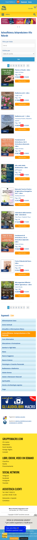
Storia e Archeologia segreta (12, 385)
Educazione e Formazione (11, 343)
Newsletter (6, 445)
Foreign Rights (7, 450)
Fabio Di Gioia (19, 72)
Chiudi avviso (24, 538)
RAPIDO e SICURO (20, 417)
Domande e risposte (9, 498)
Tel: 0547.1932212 (8, 492)
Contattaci (5, 501)
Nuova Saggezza (8, 356)
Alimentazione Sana (9, 321)
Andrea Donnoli (20, 196)
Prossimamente (7, 466)
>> (28, 65)
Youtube (5, 483)
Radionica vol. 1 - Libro (22, 116)
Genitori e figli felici (9, 348)
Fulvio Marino (19, 265)
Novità (4, 464)
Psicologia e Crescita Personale (13, 364)
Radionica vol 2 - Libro (22, 93)
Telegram (5, 476)
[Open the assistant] (4, 535)
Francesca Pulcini (20, 118)
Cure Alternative (8, 339)
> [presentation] (19, 27)
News (4, 352)
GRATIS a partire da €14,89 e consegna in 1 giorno (20, 422)
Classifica (5, 461)
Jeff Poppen (18, 170)
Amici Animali (7, 325)
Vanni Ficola (18, 287)
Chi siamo (5, 442)
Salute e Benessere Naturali (12, 377)
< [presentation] (17, 27)
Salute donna (7, 373)
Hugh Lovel (18, 95)
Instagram (5, 480)
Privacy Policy (14, 538)
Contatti (5, 452)
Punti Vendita (7, 447)
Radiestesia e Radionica (10, 368)
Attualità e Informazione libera (13, 329)
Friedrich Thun (26, 217)
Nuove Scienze (7, 360)
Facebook (5, 478)
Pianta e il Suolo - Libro (22, 70)
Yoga (4, 389)
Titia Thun (18, 217)
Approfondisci (22, 81)
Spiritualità (6, 381)
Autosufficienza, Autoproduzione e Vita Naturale (16, 334)
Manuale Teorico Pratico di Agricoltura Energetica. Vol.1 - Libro (23, 191)
